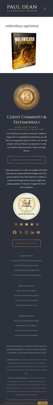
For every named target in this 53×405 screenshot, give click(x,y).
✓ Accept (42, 403)
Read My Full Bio (26, 243)
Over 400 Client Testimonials (26, 300)
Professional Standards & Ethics (26, 295)
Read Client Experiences (27, 160)
